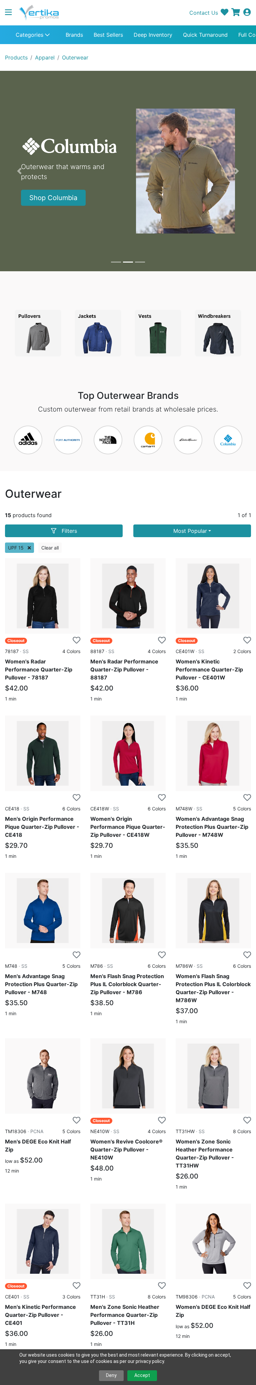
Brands (74, 34)
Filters (69, 530)
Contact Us (203, 12)
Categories (30, 34)
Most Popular (190, 530)
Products (16, 57)
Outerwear (75, 57)
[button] (11, 12)
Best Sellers (108, 34)
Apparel (45, 57)
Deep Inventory (153, 34)
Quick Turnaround (205, 34)
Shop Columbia (53, 198)
